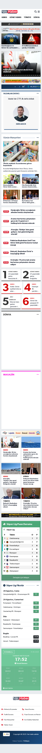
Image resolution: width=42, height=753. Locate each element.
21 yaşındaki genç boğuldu (35, 276)
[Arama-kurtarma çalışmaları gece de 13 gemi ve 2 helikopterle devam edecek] (31, 442)
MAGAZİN (8, 374)
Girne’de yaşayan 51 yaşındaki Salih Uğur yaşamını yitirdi (34, 303)
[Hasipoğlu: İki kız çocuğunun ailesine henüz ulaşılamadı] (11, 442)
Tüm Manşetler (9, 720)
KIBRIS (4, 17)
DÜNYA (37, 17)
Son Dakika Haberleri (31, 720)
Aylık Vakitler (9, 688)
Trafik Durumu (8, 714)
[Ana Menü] (39, 12)
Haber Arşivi (8, 725)
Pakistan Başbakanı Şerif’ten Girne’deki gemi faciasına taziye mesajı (24, 243)
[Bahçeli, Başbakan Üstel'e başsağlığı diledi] (11, 493)
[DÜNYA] (38, 315)
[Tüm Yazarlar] (38, 93)
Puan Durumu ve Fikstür (32, 714)
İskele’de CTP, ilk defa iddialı (21, 99)
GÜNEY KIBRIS (15, 17)
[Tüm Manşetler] (38, 138)
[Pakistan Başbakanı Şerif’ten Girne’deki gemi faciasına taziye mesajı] (31, 468)
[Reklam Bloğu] (21, 24)
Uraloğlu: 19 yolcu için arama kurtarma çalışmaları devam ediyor (22, 262)
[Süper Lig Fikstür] (38, 585)
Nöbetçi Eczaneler (10, 709)
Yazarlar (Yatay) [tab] (11, 93)
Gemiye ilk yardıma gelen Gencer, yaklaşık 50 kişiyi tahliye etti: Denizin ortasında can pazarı (36, 289)
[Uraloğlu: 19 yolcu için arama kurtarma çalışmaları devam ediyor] (31, 493)
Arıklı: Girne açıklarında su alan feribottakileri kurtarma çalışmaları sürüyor (15, 289)
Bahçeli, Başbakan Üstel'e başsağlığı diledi (10, 505)
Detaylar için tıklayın (21, 578)
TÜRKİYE (27, 17)
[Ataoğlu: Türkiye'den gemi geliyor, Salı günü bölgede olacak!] (11, 468)
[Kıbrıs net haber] (9, 11)
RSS (7, 734)
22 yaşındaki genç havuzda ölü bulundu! (13, 276)
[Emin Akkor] (21, 114)
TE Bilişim (26, 741)
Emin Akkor (21, 124)
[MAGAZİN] (38, 374)
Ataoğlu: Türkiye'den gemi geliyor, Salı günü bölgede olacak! (22, 232)
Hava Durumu (29, 709)
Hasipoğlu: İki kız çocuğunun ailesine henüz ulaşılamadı (10, 454)
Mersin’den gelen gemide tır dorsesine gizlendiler (14, 304)
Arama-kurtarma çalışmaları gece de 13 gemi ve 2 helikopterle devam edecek (23, 221)
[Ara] (35, 12)
